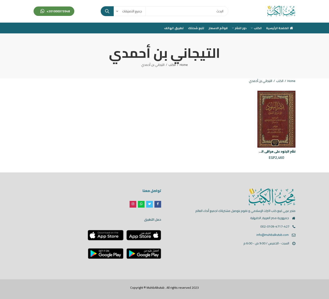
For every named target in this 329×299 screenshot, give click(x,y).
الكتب (172, 64)
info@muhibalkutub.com (272, 235)
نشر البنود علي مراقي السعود (273, 151)
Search (107, 11)
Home (184, 64)
